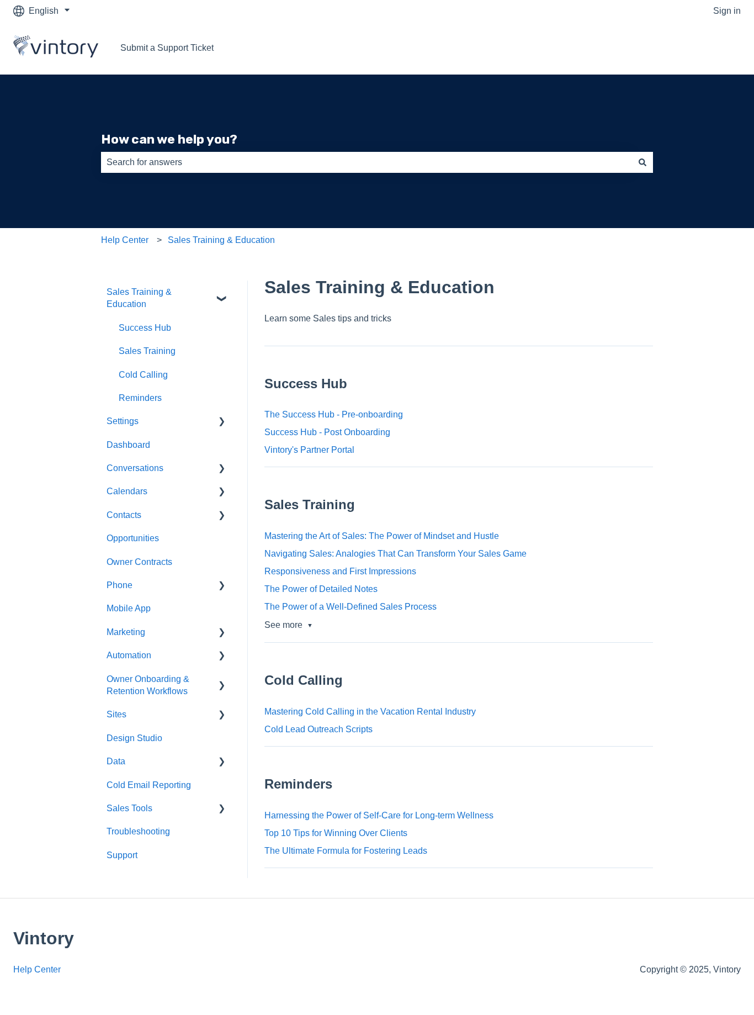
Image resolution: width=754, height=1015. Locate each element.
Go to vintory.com (696, 47)
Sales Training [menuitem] (147, 351)
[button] (222, 293)
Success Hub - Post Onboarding (327, 432)
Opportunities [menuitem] (133, 538)
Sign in (727, 10)
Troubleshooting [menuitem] (138, 831)
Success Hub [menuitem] (145, 327)
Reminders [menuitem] (140, 398)
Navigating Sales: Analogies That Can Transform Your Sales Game (395, 553)
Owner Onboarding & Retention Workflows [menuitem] (148, 685)
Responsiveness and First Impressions (340, 571)
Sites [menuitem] (116, 714)
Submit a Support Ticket (167, 47)
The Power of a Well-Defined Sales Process (350, 606)
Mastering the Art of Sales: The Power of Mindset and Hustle (381, 536)
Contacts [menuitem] (124, 515)
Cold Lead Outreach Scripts (318, 729)
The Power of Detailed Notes (321, 589)
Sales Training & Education (221, 240)
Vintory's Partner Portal (309, 449)
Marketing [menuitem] (126, 632)
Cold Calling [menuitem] (143, 374)
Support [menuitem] (122, 855)
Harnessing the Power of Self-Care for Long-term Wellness (378, 815)
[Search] (642, 162)
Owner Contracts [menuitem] (139, 562)
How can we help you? (169, 139)
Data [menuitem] (116, 761)
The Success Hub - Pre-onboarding (333, 414)
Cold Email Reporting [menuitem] (149, 785)
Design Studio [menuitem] (134, 738)
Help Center (124, 240)
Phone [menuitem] (119, 585)
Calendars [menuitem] (127, 491)
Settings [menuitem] (123, 421)
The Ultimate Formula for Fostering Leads (345, 850)
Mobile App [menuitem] (129, 608)
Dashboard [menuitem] (128, 445)
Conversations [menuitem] (135, 468)
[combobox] (366, 162)
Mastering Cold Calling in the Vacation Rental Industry (370, 711)
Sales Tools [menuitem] (129, 808)
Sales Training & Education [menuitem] (139, 298)
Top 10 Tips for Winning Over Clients (335, 833)
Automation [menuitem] (129, 655)
